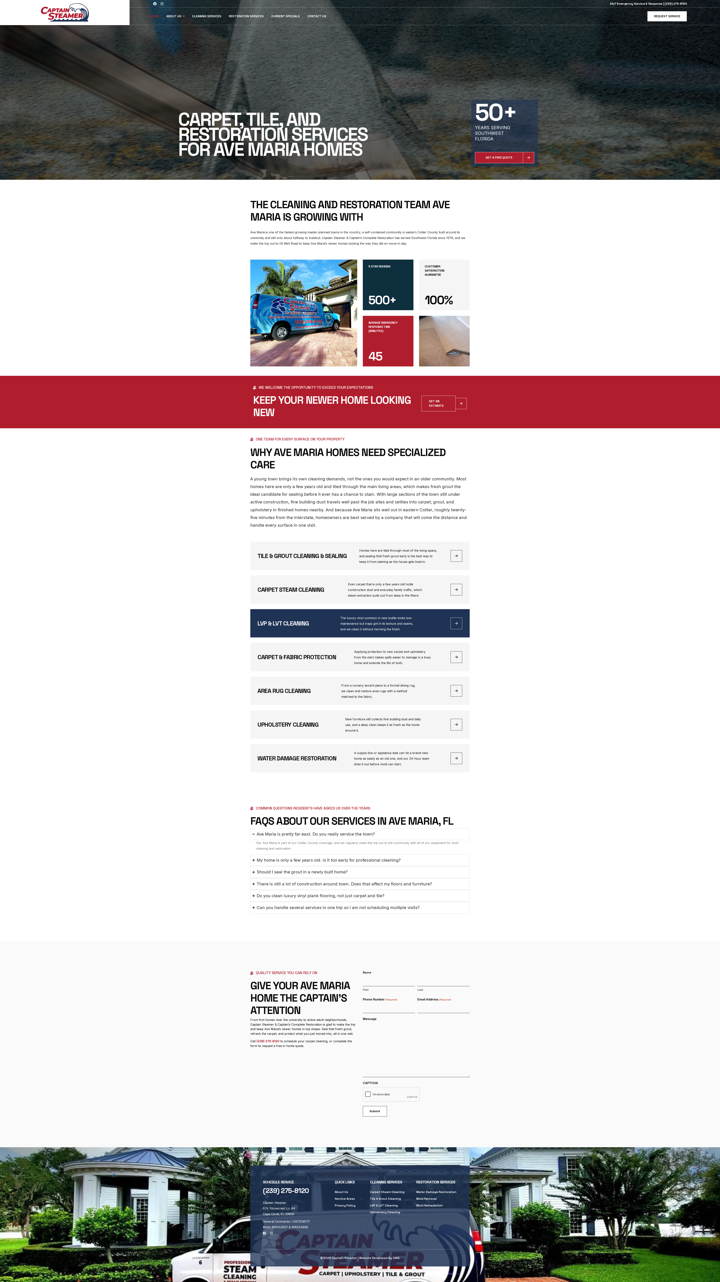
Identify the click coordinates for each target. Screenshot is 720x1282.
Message (369, 1019)
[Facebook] (155, 3)
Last (420, 989)
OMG (396, 1258)
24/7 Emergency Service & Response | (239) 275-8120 (648, 4)
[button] (667, 16)
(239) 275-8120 (267, 1041)
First (365, 989)
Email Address (434, 999)
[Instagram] (162, 3)
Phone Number (380, 999)
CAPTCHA (370, 1083)
